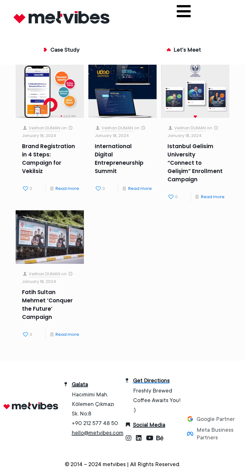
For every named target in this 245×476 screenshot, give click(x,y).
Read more (67, 188)
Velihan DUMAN (44, 128)
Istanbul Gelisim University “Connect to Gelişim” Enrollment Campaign (195, 162)
